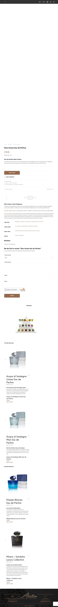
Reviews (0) (30, 199)
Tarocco (41, 221)
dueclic (32, 605)
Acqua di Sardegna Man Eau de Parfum (16, 440)
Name (6, 275)
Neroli (38, 221)
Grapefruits (22, 221)
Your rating (7, 255)
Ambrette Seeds (18, 230)
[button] (40, 2)
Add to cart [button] (9, 402)
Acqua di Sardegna (17, 144)
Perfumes (9, 144)
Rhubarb (31, 226)
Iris (16, 226)
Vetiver (38, 230)
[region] (25, 325)
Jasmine (19, 226)
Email (6, 281)
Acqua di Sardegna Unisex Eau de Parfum (16, 379)
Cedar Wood (26, 230)
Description (30, 196)
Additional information (30, 197)
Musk (30, 230)
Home (5, 144)
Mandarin (34, 221)
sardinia (16, 184)
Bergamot (17, 221)
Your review (7, 262)
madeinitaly (20, 184)
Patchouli (34, 230)
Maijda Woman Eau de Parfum (16, 518)
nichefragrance (10, 184)
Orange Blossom (25, 226)
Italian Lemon (29, 221)
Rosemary (35, 226)
